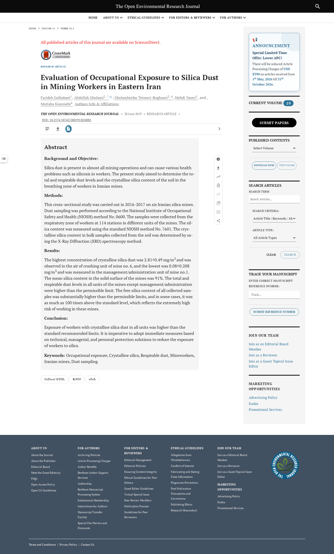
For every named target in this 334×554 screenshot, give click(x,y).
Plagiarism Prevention (184, 482)
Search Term (259, 191)
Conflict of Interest (182, 466)
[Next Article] (219, 128)
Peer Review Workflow (138, 500)
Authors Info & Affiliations (97, 103)
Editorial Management (137, 460)
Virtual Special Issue (136, 494)
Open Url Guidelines (43, 490)
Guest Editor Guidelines (138, 488)
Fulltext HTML (55, 379)
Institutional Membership (93, 500)
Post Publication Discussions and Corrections (181, 493)
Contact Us (87, 544)
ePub (92, 379)
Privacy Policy (68, 544)
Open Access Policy (43, 484)
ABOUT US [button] (111, 17)
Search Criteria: (265, 211)
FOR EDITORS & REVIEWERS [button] (190, 17)
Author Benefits (87, 466)
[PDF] (68, 128)
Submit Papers (274, 122)
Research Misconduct (184, 510)
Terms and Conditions (42, 544)
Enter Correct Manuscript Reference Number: (271, 283)
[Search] (317, 6)
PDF (78, 379)
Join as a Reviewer (263, 355)
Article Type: (263, 230)
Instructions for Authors (92, 506)
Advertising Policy (263, 397)
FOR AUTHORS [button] (231, 17)
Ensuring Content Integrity (140, 471)
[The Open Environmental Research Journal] (285, 465)
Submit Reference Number (274, 312)
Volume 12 (48, 28)
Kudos (253, 403)
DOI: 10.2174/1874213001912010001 (66, 120)
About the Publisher (43, 461)
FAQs (34, 478)
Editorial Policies (135, 466)
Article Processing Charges (94, 461)
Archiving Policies (89, 455)
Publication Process (136, 506)
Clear (271, 254)
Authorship (85, 483)
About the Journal (42, 455)
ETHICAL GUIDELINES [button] (144, 17)
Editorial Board (40, 466)
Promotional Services (265, 409)
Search (290, 254)
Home (93, 17)
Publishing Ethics (181, 504)
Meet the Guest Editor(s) (45, 472)
